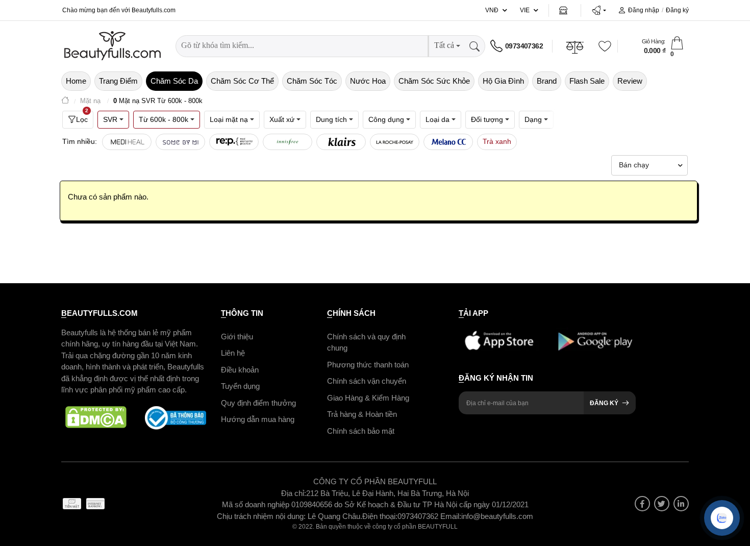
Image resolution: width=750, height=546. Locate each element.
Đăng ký (677, 10)
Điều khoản (240, 369)
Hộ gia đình (503, 81)
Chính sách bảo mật (360, 431)
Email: (450, 516)
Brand (547, 81)
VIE (525, 10)
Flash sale (587, 81)
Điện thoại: (379, 516)
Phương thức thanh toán (368, 364)
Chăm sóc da (174, 81)
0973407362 (524, 45)
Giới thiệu (237, 336)
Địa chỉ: (293, 493)
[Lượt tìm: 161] (127, 142)
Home (76, 81)
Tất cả (444, 45)
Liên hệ (233, 353)
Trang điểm (118, 81)
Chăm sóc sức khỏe (434, 81)
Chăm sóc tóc (312, 81)
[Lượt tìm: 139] (180, 142)
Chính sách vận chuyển (366, 381)
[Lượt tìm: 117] (234, 142)
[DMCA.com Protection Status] (96, 418)
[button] (598, 10)
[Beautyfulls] (65, 101)
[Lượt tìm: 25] (394, 142)
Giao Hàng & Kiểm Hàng (368, 397)
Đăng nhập (643, 10)
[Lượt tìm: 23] (448, 142)
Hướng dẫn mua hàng (257, 419)
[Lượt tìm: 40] (287, 142)
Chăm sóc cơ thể (242, 81)
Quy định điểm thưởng (258, 403)
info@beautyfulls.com (497, 516)
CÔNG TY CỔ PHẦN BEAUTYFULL (375, 481)
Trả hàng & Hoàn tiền (362, 414)
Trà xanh (497, 141)
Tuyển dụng (240, 386)
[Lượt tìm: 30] (341, 142)
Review (629, 81)
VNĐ (491, 10)
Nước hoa (368, 81)
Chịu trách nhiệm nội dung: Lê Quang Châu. (289, 516)
